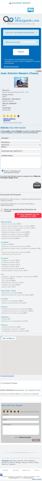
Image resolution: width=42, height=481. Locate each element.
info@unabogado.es (14, 477)
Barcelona (5, 462)
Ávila (26, 461)
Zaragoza (12, 464)
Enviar (36, 440)
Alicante (20, 461)
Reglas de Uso (26, 470)
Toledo (36, 462)
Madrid (12, 462)
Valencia (5, 464)
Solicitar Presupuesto (11, 66)
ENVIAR (37, 186)
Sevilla (30, 462)
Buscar (21, 52)
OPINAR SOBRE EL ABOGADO (9, 119)
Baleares (31, 461)
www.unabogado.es (28, 477)
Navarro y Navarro (36, 479)
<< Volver (39, 71)
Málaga (18, 462)
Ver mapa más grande (7, 376)
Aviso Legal (16, 470)
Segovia (24, 462)
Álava (15, 461)
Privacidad (5, 470)
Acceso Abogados (17, 2)
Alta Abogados (26, 2)
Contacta (36, 470)
